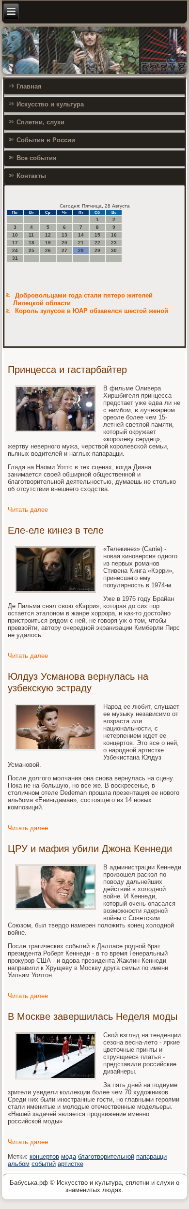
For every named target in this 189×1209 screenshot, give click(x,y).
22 (97, 242)
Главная (29, 86)
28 (81, 250)
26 (48, 250)
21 (81, 242)
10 (15, 235)
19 (48, 242)
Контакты (31, 175)
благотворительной (106, 1156)
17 (15, 242)
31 (15, 258)
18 (31, 242)
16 (114, 235)
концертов (44, 1156)
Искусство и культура (50, 104)
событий (44, 1163)
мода (68, 1156)
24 (15, 250)
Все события (36, 158)
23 (114, 242)
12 (48, 235)
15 (97, 235)
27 (64, 250)
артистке (70, 1163)
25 (31, 250)
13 (64, 235)
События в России (45, 140)
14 (81, 235)
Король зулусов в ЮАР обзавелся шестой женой (91, 310)
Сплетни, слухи (40, 122)
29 (97, 250)
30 (114, 250)
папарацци (151, 1156)
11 (31, 235)
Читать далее (28, 509)
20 (64, 242)
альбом (19, 1163)
